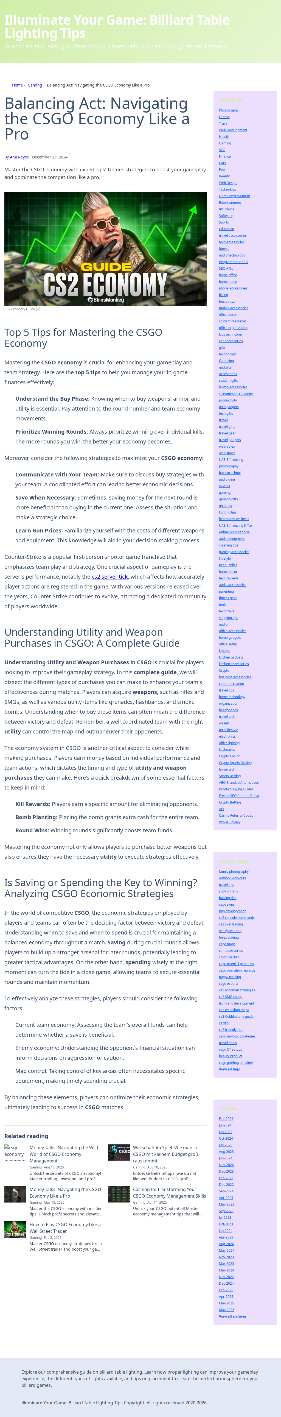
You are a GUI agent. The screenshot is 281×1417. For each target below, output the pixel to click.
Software (226, 215)
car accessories (231, 341)
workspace (227, 453)
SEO (222, 149)
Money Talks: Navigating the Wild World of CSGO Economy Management (64, 1154)
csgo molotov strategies (237, 1036)
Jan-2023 (225, 1131)
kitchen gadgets (231, 657)
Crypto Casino (229, 756)
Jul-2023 (225, 1217)
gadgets (225, 367)
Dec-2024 (226, 1283)
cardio (224, 1023)
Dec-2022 (226, 1184)
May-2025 (226, 1309)
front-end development (236, 1003)
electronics (227, 736)
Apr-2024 (226, 1197)
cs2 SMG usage (231, 996)
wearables (227, 446)
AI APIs (224, 486)
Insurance (226, 209)
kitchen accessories (234, 664)
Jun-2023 (225, 1145)
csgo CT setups (230, 1049)
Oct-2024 (226, 1138)
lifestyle (225, 558)
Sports (224, 222)
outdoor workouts (232, 878)
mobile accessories (233, 308)
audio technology (232, 255)
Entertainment (230, 202)
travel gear (227, 433)
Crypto (224, 670)
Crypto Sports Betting (235, 762)
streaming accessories (236, 393)
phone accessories (233, 288)
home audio (228, 281)
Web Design (228, 182)
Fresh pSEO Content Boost (239, 795)
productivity (228, 400)
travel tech (227, 716)
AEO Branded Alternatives (239, 782)
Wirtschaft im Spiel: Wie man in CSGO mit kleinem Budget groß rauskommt (165, 1154)
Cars (222, 163)
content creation (231, 683)
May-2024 (226, 1250)
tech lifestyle (228, 729)
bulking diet (228, 898)
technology (227, 354)
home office (228, 275)
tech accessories (232, 242)
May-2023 (226, 1204)
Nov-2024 (226, 1164)
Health (224, 136)
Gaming (35, 85)
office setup (228, 644)
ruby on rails (228, 891)
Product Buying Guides (236, 789)
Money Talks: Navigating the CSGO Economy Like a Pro (65, 1192)
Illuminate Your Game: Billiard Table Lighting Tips (117, 26)
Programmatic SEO (233, 262)
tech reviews (228, 578)
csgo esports (228, 983)
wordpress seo (230, 930)
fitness (224, 248)
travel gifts (227, 426)
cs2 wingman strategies (237, 990)
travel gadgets (230, 439)
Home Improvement (234, 196)
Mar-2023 (226, 1263)
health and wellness (234, 519)
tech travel (227, 611)
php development (232, 911)
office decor (228, 314)
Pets (222, 169)
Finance (225, 156)
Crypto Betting (230, 802)
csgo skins (227, 904)
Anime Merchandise (234, 532)
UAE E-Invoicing (231, 459)
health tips (227, 301)
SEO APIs (226, 268)
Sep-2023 (226, 1211)
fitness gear (228, 598)
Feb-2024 (226, 1118)
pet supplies (228, 565)
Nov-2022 (226, 1276)
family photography (234, 871)
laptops (224, 650)
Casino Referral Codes (236, 815)
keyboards (227, 749)
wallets (224, 723)
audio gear (227, 479)
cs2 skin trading (231, 924)
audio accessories (232, 584)
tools (222, 604)
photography (228, 466)
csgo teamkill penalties (236, 963)
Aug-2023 (226, 1151)
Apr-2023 (226, 1237)
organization (228, 703)
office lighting (229, 743)
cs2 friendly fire (231, 1029)
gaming (225, 492)
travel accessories (233, 235)
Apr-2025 (226, 1296)
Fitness (224, 117)
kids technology (231, 334)
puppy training (230, 977)
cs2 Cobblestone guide (236, 1016)
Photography (228, 110)
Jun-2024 (225, 1158)
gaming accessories (234, 551)
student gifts (228, 380)
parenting (226, 591)
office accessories (232, 631)
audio (223, 624)
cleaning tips (228, 545)
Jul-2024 (225, 1125)
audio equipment (232, 538)
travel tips (226, 690)
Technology (227, 189)
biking (223, 294)
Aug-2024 (226, 1244)
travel (223, 420)
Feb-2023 (226, 1178)
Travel (223, 123)
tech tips (225, 505)
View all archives (232, 1316)
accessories (228, 374)
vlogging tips (228, 617)
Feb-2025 (226, 1290)
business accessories (235, 677)
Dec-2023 (226, 1171)
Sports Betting (230, 776)
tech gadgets (229, 407)
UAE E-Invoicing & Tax (235, 525)
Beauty (224, 176)
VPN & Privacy (229, 822)
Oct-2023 (226, 1224)
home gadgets (230, 637)
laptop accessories (233, 387)
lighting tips (228, 512)
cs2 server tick (110, 576)
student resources (233, 321)
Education (226, 229)
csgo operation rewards (237, 970)
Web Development (233, 130)
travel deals (228, 1043)
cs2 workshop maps (234, 1010)
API (221, 809)
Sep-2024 (226, 1191)
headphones (228, 710)
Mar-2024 (226, 1270)
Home (17, 85)
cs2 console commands (237, 917)
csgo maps (227, 944)
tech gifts (226, 413)
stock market (229, 957)
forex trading (229, 937)
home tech (227, 769)
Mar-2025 (226, 1303)
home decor (228, 571)
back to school (230, 472)
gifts (222, 347)
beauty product (230, 1056)
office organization (233, 327)
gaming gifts (228, 499)
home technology (232, 696)
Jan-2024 (225, 1230)
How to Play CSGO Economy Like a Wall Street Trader (65, 1227)
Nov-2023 (226, 1257)
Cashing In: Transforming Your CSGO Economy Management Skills (169, 1192)
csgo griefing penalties (236, 1062)
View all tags (229, 1069)
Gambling (226, 360)
